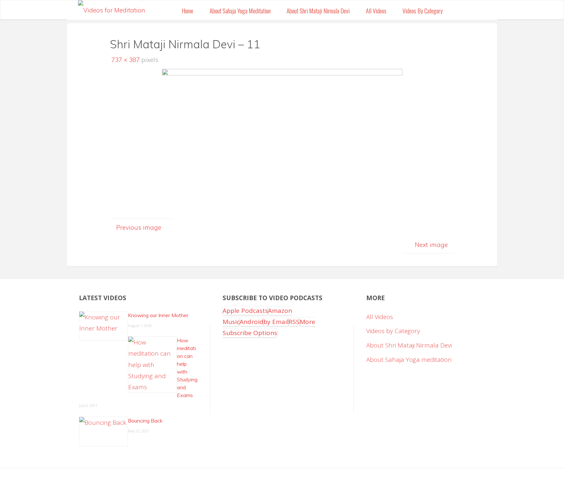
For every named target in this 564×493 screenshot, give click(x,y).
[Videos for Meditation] (111, 8)
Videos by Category (393, 331)
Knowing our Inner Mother (158, 315)
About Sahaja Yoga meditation (409, 359)
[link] (458, 10)
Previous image (138, 227)
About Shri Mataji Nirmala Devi (409, 345)
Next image (431, 245)
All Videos (379, 317)
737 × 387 (126, 60)
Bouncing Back (145, 420)
